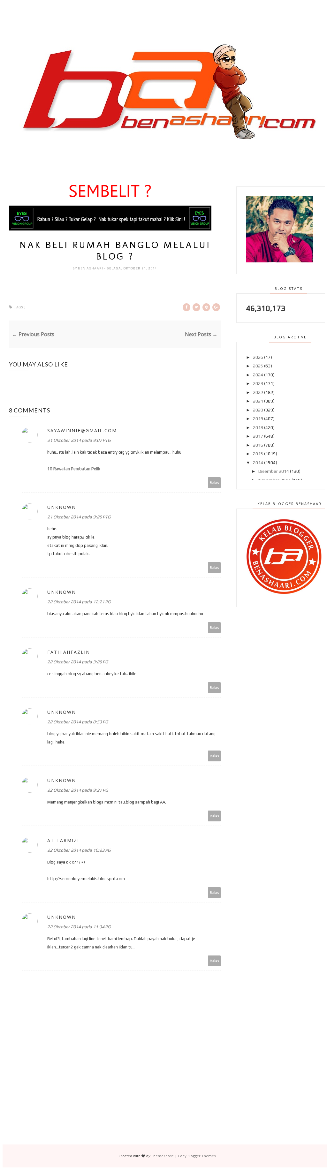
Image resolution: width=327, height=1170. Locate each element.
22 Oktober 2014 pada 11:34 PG (78, 926)
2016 (258, 445)
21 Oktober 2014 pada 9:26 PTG (78, 516)
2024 (258, 374)
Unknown (61, 507)
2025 (258, 365)
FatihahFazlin (68, 652)
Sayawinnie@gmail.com (82, 430)
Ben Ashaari (91, 268)
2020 (258, 409)
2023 (258, 383)
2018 (258, 427)
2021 (258, 401)
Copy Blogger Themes (197, 1155)
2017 (258, 436)
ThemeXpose (162, 1155)
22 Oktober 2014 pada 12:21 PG (78, 601)
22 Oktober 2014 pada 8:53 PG (77, 721)
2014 (258, 462)
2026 (258, 357)
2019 (258, 418)
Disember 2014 (273, 471)
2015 (258, 453)
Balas (214, 482)
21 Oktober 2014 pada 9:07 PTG (78, 440)
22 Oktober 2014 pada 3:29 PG (77, 661)
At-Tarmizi (63, 840)
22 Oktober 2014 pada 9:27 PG (77, 790)
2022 (258, 392)
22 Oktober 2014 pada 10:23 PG (78, 850)
